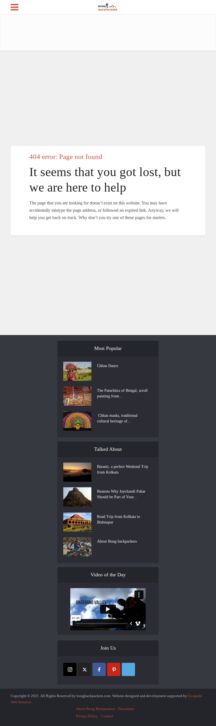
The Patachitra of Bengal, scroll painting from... (122, 393)
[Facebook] (99, 669)
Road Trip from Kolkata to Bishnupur (118, 519)
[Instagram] (69, 669)
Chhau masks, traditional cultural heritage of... (117, 418)
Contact (107, 716)
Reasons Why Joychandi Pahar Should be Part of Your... (121, 494)
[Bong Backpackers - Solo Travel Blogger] (108, 6)
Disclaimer (126, 709)
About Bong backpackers (117, 541)
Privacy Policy (87, 716)
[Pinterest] (113, 669)
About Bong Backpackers (95, 709)
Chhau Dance (107, 366)
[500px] (128, 669)
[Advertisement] (113, 32)
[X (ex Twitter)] (84, 669)
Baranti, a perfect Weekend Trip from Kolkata (122, 469)
